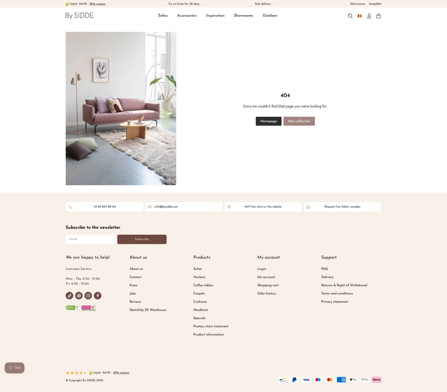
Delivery (327, 277)
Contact (135, 277)
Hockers (199, 277)
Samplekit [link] (375, 4)
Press (133, 285)
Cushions (200, 302)
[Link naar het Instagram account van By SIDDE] (88, 295)
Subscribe (142, 239)
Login (261, 269)
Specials (199, 318)
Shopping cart (268, 285)
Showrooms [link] (357, 4)
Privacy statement (334, 302)
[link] (79, 16)
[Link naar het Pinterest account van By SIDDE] (79, 295)
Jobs (133, 293)
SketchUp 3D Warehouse (148, 310)
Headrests (200, 310)
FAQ (324, 269)
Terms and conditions (337, 293)
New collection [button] (299, 121)
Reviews (135, 302)
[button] (163, 16)
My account (266, 277)
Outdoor (270, 16)
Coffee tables (203, 285)
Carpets (199, 293)
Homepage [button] (268, 121)
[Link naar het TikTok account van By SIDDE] (69, 295)
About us (136, 269)
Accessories (187, 16)
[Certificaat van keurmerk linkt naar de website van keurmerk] (89, 308)
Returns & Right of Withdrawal (344, 285)
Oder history (266, 293)
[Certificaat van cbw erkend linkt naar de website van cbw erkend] (73, 308)
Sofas (163, 16)
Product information (208, 334)
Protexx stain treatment (210, 326)
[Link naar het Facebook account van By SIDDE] (97, 295)
